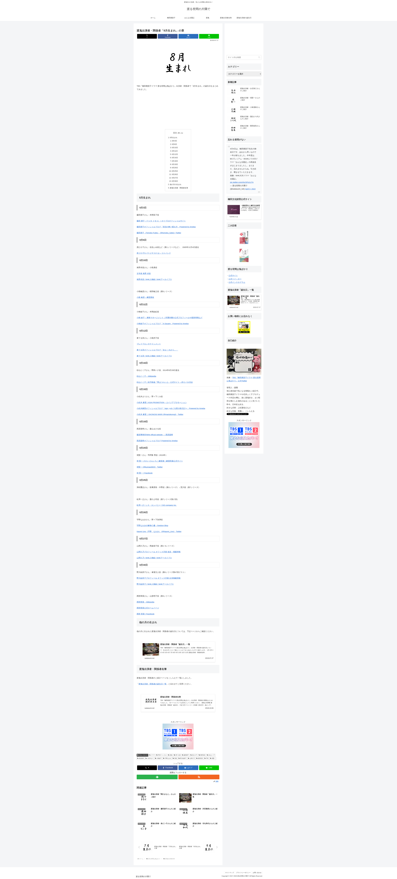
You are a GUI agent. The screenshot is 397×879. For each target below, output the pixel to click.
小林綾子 (159, 758)
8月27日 (175, 178)
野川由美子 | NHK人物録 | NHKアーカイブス (155, 584)
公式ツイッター (235, 279)
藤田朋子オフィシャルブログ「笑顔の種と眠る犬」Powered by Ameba (166, 227)
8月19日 (175, 164)
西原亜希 (141, 758)
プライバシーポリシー (243, 872)
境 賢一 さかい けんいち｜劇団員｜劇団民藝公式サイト (160, 461)
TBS (207, 758)
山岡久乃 (192, 758)
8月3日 (174, 141)
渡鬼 (171, 755)
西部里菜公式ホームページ (148, 608)
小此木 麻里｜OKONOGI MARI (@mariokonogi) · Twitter (160, 414)
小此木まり (150, 758)
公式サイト (233, 276)
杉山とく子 (212, 755)
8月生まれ (173, 137)
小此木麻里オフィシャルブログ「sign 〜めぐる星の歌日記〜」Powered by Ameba (171, 408)
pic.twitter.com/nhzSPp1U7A (242, 182)
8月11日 (175, 151)
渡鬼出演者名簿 (143, 755)
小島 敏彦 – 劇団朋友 (145, 297)
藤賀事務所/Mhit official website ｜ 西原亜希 (155, 435)
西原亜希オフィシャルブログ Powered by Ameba (157, 441)
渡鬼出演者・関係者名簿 (179, 188)
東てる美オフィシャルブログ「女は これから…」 (157, 350)
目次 (175, 133)
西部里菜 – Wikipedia (145, 602)
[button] (259, 57)
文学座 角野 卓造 (144, 274)
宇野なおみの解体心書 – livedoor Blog (152, 526)
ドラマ (153, 755)
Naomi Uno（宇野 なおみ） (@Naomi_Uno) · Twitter (159, 532)
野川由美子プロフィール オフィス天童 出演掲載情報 (159, 578)
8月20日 (175, 168)
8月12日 (175, 154)
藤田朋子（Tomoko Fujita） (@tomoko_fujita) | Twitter (159, 233)
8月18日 (175, 161)
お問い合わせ (257, 872)
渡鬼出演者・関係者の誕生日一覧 (152, 684)
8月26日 (175, 174)
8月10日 (175, 147)
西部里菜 (200, 758)
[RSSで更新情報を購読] (198, 777)
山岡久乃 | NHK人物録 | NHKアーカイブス (154, 558)
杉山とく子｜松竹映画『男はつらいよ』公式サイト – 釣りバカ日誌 (165, 382)
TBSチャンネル (162, 755)
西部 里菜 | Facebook (145, 614)
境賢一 (213, 758)
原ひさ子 (194, 755)
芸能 (175, 758)
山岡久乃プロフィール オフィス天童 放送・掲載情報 (159, 552)
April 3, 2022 (250, 189)
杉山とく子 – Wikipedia (146, 376)
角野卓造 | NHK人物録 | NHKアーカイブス (154, 279)
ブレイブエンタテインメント (149, 344)
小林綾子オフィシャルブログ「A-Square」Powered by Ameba (163, 324)
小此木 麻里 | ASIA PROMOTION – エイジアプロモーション (162, 403)
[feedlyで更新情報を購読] (157, 777)
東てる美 (178, 755)
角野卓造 (202, 755)
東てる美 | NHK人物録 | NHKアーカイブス (154, 356)
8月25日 (175, 171)
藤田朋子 (186, 755)
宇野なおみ (168, 758)
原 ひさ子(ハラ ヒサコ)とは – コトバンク (154, 253)
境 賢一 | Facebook (144, 473)
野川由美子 (183, 758)
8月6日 (174, 144)
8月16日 (175, 158)
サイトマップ (229, 872)
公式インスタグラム (236, 282)
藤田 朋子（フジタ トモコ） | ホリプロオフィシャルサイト (161, 221)
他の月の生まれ (175, 184)
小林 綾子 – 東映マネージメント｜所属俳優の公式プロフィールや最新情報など (170, 318)
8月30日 (175, 181)
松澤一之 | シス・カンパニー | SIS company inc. (157, 505)
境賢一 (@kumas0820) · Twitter (150, 467)
